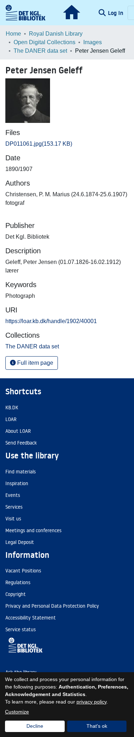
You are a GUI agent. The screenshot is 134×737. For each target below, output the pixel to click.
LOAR (10, 419)
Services (14, 507)
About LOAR (18, 431)
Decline (34, 726)
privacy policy (91, 702)
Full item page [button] (34, 363)
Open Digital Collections (44, 42)
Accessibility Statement (30, 617)
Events (12, 495)
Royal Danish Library (56, 34)
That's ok (96, 726)
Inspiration (16, 483)
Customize (17, 712)
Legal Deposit (19, 542)
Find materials (20, 471)
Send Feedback (21, 443)
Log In (116, 13)
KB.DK (11, 407)
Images (92, 42)
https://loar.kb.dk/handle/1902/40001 (51, 321)
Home (13, 34)
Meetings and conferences (33, 530)
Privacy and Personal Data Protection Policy (52, 606)
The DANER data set (40, 51)
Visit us (13, 518)
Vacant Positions (23, 570)
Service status (20, 629)
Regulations (17, 582)
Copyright (15, 594)
